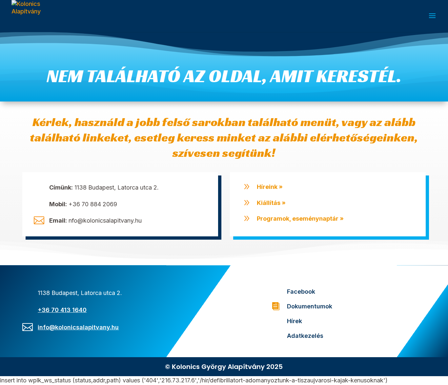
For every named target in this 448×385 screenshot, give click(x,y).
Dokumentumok (309, 306)
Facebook (301, 291)
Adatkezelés (305, 335)
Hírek (294, 321)
